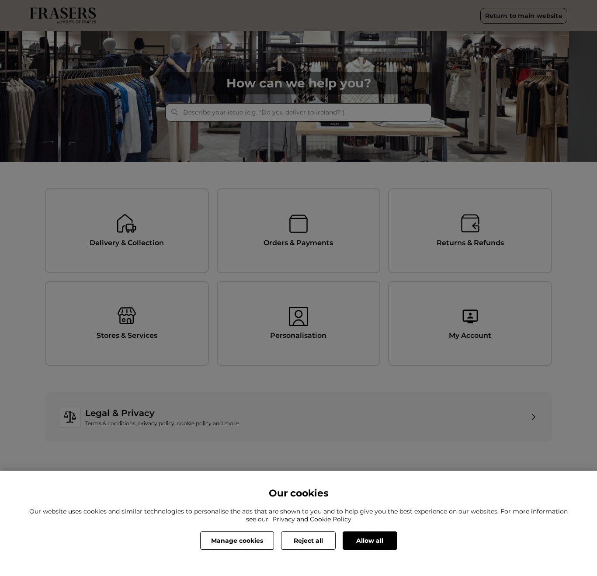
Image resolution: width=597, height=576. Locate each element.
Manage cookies (237, 541)
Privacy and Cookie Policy (311, 519)
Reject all (308, 541)
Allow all (369, 541)
